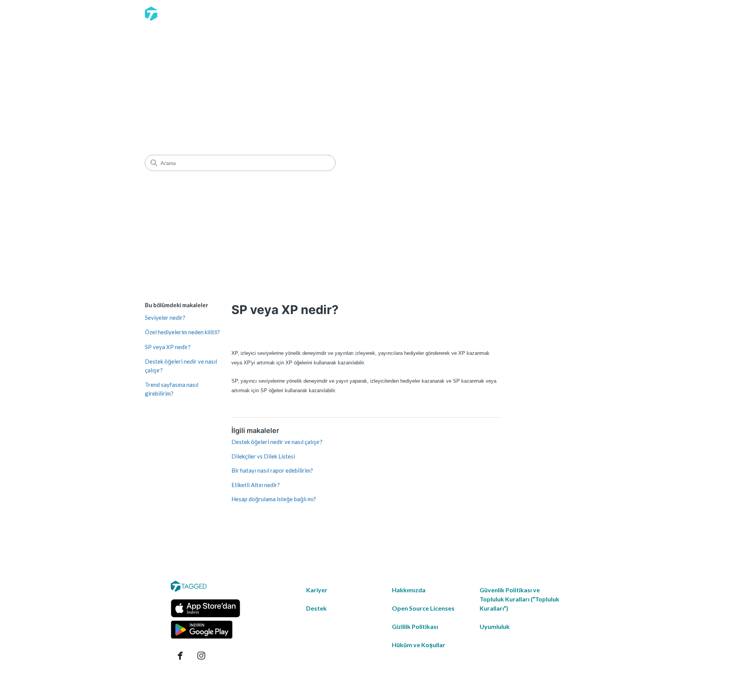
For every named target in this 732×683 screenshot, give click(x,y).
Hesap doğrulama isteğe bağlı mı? (273, 498)
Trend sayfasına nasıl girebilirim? (171, 389)
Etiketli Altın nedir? (255, 484)
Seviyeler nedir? (165, 317)
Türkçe (574, 13)
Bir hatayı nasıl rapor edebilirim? (272, 470)
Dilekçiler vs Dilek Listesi (263, 456)
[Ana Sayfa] (169, 13)
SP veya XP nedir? (168, 346)
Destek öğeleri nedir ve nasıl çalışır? (181, 366)
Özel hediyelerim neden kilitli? (182, 332)
